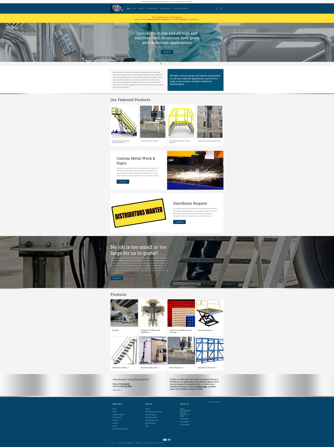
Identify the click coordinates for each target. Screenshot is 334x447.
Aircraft (115, 330)
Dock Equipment (204, 330)
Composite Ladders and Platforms (150, 331)
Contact (115, 426)
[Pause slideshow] (182, 64)
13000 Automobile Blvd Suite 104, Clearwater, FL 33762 (185, 412)
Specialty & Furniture (206, 368)
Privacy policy (121, 442)
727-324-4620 (184, 425)
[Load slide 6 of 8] (168, 64)
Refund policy (139, 442)
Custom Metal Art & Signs (153, 412)
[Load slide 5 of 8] (166, 64)
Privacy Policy (117, 417)
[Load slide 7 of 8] (171, 64)
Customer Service (118, 414)
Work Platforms (175, 368)
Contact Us (168, 52)
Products (115, 420)
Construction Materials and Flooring (180, 331)
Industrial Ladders (119, 368)
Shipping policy (130, 442)
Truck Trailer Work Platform (149, 141)
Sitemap (115, 423)
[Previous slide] (151, 64)
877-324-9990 (181, 19)
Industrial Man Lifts (149, 368)
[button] (141, 8)
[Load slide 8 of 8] (174, 64)
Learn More (123, 182)
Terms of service (148, 442)
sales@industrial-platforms (158, 19)
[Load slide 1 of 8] (155, 64)
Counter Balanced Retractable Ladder (209, 141)
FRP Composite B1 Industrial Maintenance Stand (120, 141)
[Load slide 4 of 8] (163, 64)
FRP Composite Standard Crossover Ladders (180, 141)
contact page (201, 386)
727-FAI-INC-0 (184, 419)
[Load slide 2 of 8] (158, 64)
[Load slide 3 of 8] (161, 64)
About (114, 412)
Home (114, 409)
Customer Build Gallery (120, 429)
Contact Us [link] (116, 390)
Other (147, 426)
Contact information (159, 442)
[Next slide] (178, 64)
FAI (115, 443)
